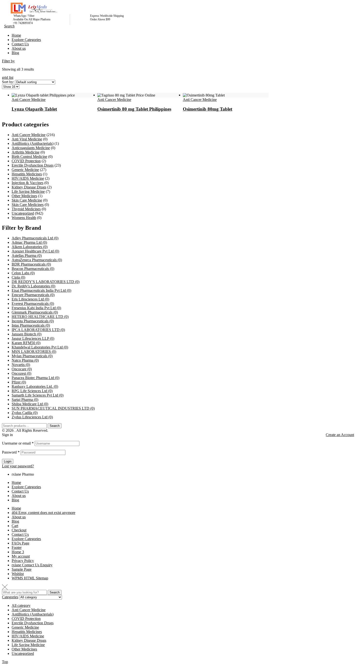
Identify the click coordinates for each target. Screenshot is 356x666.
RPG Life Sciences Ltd (32, 391)
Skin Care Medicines (28, 205)
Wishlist (18, 574)
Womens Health (24, 218)
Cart (15, 526)
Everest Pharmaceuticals (33, 303)
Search (55, 426)
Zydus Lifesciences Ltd (32, 417)
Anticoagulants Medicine (31, 148)
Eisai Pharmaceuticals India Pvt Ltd (41, 290)
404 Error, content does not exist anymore (43, 513)
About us (19, 496)
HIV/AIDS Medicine (28, 178)
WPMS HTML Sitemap (30, 578)
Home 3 (18, 552)
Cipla (18, 277)
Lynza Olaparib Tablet (34, 109)
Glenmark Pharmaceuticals (35, 312)
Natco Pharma (25, 360)
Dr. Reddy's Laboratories (33, 286)
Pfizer (19, 382)
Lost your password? (18, 466)
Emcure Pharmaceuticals (33, 295)
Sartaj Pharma (25, 400)
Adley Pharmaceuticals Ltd (35, 238)
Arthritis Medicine (25, 152)
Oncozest (21, 373)
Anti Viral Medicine (27, 139)
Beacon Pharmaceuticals (33, 269)
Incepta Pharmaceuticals (33, 321)
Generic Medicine (25, 170)
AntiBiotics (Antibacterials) (33, 143)
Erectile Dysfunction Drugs (33, 165)
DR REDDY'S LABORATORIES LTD (45, 282)
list (11, 77)
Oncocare (22, 369)
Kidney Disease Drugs (29, 187)
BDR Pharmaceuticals (31, 264)
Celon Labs (23, 273)
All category (21, 605)
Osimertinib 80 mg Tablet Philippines (134, 109)
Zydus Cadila (25, 413)
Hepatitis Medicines (27, 174)
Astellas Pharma (27, 255)
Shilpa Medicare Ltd (30, 404)
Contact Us (20, 491)
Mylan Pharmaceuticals (32, 356)
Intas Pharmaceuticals (31, 325)
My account (21, 556)
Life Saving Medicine (28, 191)
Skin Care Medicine (27, 200)
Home (16, 482)
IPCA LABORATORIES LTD (38, 330)
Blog (15, 500)
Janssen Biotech (26, 334)
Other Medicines (24, 196)
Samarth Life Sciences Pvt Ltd (37, 395)
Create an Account (340, 435)
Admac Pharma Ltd (29, 242)
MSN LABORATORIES (34, 351)
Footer (17, 547)
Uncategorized (23, 213)
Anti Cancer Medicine (29, 99)
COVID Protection (26, 161)
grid (5, 77)
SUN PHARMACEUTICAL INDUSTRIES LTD (53, 408)
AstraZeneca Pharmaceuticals (37, 260)
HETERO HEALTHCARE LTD (40, 317)
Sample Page (21, 569)
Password (11, 452)
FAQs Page (20, 543)
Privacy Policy (23, 561)
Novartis (21, 365)
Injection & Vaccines (27, 183)
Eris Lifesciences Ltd (30, 299)
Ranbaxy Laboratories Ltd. (35, 386)
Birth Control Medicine (29, 156)
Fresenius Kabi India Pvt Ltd (36, 308)
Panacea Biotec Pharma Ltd (35, 378)
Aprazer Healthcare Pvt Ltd (35, 251)
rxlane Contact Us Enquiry (32, 565)
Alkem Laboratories (29, 247)
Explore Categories (26, 487)
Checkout (19, 530)
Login (7, 461)
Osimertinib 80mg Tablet (207, 109)
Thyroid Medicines (26, 209)
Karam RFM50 (26, 343)
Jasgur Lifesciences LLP (33, 338)
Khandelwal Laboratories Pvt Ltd (40, 347)
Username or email (18, 443)
